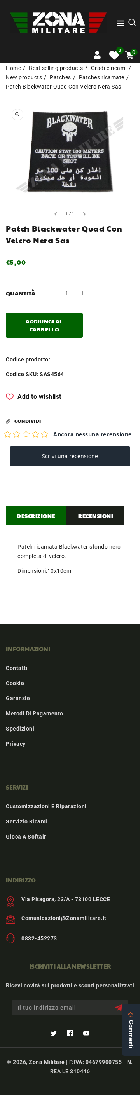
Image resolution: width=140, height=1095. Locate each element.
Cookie (15, 683)
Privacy (16, 744)
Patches (60, 77)
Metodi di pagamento (34, 713)
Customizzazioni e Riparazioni (46, 806)
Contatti (17, 668)
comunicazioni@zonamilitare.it (64, 918)
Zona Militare (47, 1062)
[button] (120, 24)
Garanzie (18, 698)
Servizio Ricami (26, 821)
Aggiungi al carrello (44, 325)
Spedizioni (20, 728)
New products (24, 77)
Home (13, 68)
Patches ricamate (101, 77)
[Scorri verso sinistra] (56, 215)
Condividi (27, 421)
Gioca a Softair (26, 836)
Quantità (20, 293)
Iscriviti (119, 1008)
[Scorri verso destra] (84, 215)
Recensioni (95, 516)
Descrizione (36, 516)
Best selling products (56, 68)
